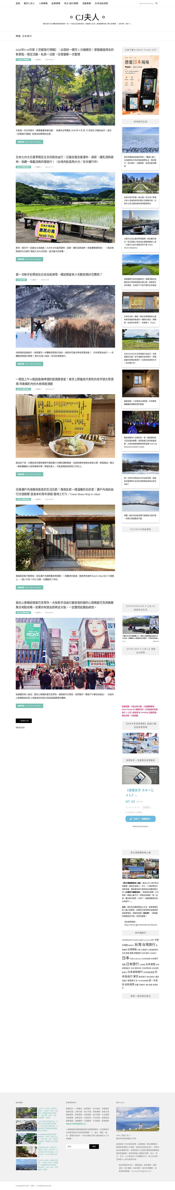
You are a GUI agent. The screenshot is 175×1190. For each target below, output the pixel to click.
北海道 (125, 945)
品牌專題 (56, 3)
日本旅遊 (142, 965)
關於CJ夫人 (29, 3)
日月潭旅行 (152, 953)
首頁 (18, 3)
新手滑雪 (145, 953)
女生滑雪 (125, 953)
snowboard (127, 939)
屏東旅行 (138, 953)
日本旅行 (132, 964)
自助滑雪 (129, 984)
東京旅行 (142, 977)
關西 (147, 985)
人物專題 (43, 3)
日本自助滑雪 (101, 3)
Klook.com (20, 727)
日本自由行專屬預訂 (23, 60)
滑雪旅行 (131, 980)
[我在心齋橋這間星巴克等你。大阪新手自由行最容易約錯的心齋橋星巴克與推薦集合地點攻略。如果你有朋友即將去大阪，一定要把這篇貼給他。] (65, 653)
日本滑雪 (150, 964)
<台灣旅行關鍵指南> (132, 892)
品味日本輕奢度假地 (23, 167)
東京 (135, 976)
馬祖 (150, 985)
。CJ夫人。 (87, 17)
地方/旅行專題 (71, 3)
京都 (157, 939)
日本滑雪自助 (146, 968)
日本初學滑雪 (146, 959)
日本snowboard (135, 959)
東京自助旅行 (151, 977)
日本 (125, 957)
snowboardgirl (137, 940)
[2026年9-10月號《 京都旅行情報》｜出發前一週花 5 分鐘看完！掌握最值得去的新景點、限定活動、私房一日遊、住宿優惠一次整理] (65, 95)
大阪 (139, 950)
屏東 (131, 953)
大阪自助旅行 (153, 949)
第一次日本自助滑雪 (142, 981)
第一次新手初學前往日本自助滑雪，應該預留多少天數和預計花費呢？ (59, 274)
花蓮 (136, 984)
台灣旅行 (148, 944)
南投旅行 (131, 945)
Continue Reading (33, 142)
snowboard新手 (149, 940)
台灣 (138, 944)
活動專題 (86, 3)
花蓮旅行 (142, 985)
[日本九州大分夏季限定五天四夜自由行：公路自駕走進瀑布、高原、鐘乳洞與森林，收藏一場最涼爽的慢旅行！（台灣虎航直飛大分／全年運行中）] (65, 207)
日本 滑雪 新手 (136, 968)
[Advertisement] (140, 1039)
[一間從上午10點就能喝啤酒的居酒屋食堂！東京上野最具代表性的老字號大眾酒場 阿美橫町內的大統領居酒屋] (65, 426)
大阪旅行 (144, 949)
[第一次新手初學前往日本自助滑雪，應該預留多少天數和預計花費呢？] (65, 316)
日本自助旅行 (135, 972)
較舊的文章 (25, 721)
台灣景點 (132, 949)
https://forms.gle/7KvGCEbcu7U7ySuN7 (141, 925)
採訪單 (146, 913)
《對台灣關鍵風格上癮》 (131, 883)
